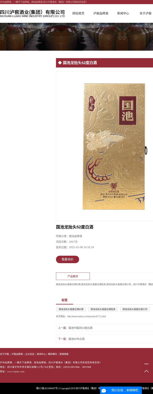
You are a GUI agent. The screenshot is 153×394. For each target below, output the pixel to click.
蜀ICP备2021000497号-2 (48, 388)
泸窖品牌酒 (100, 13)
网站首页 (78, 13)
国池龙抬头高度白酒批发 (103, 309)
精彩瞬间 (52, 354)
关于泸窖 (4, 354)
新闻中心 (123, 13)
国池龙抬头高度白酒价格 (71, 309)
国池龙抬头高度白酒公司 (135, 309)
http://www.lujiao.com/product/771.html (86, 316)
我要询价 (68, 259)
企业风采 (29, 354)
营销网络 (64, 354)
